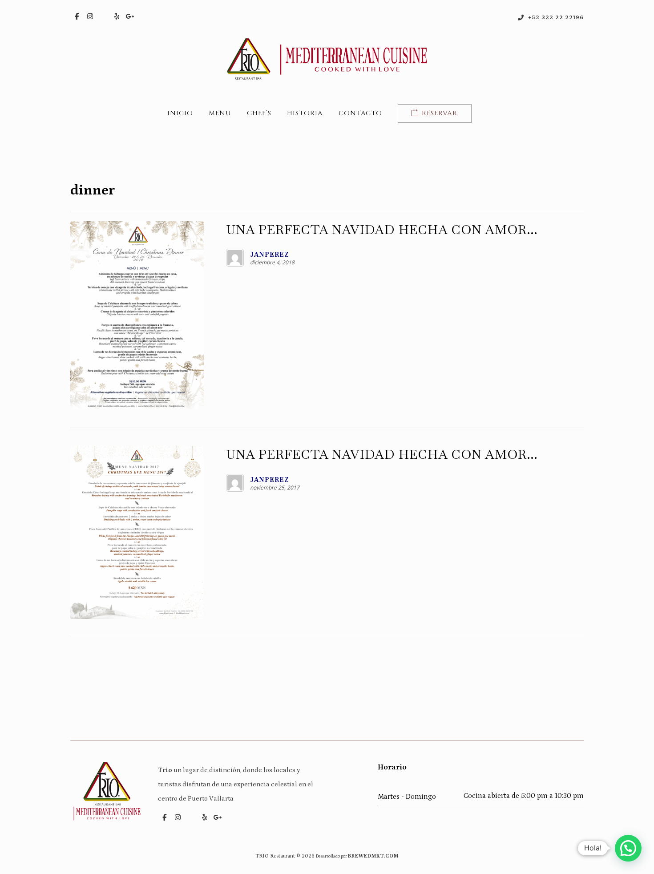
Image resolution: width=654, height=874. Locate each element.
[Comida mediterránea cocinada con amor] (327, 59)
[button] (77, 16)
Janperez (269, 254)
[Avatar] (235, 258)
